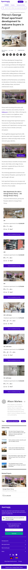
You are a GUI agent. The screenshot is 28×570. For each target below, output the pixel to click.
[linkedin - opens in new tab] (13, 554)
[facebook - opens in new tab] (10, 554)
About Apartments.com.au (11, 561)
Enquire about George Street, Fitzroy (14, 567)
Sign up (20, 1)
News (4, 12)
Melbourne (4, 112)
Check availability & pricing (14, 234)
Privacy (20, 561)
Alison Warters (15, 401)
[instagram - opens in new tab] (16, 554)
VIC (7, 12)
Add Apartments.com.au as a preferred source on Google (14, 518)
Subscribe (14, 533)
